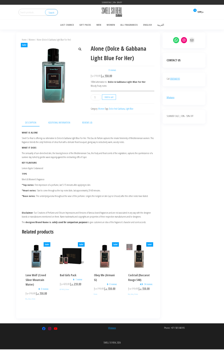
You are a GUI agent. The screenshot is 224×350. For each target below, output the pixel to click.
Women (32, 39)
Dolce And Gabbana (117, 108)
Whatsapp (170, 97)
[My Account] (186, 12)
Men (26, 299)
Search (51, 12)
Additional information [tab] (59, 122)
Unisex (29, 299)
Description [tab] (30, 122)
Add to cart (109, 97)
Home (24, 39)
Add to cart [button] (36, 266)
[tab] (87, 122)
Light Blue (129, 108)
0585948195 (175, 78)
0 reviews (112, 70)
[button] (80, 49)
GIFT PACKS (62, 289)
